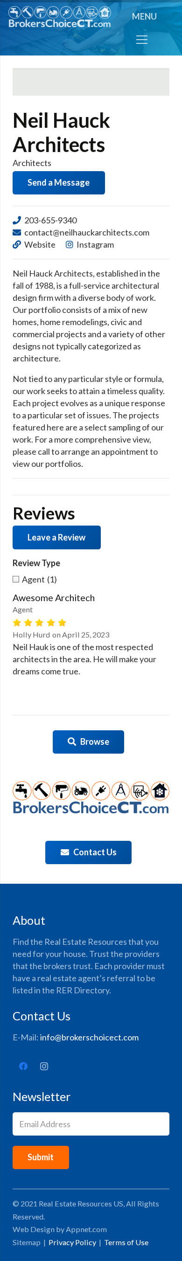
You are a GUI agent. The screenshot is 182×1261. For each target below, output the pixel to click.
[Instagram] (44, 1066)
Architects (32, 163)
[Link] (59, 16)
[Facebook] (23, 1066)
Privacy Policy (72, 1242)
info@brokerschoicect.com (89, 1037)
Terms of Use (126, 1242)
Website (40, 244)
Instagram (95, 244)
